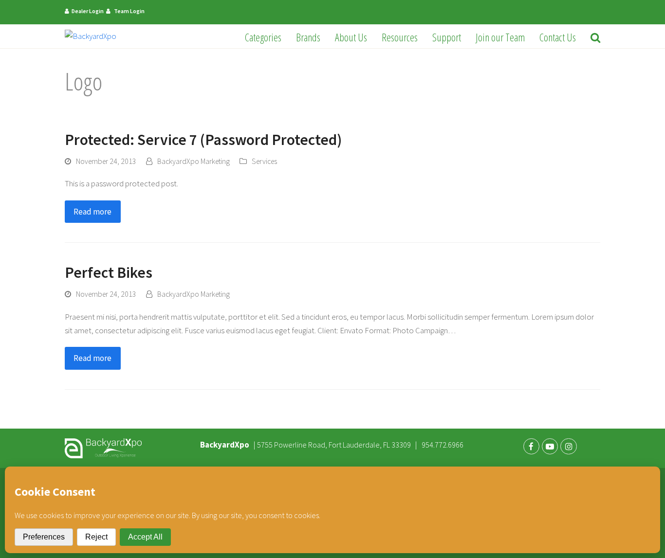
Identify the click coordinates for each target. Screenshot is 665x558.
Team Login (129, 11)
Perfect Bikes (108, 272)
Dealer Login (88, 11)
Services (264, 161)
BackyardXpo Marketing (193, 161)
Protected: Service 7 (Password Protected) (203, 139)
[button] (595, 37)
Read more (92, 211)
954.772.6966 (443, 445)
